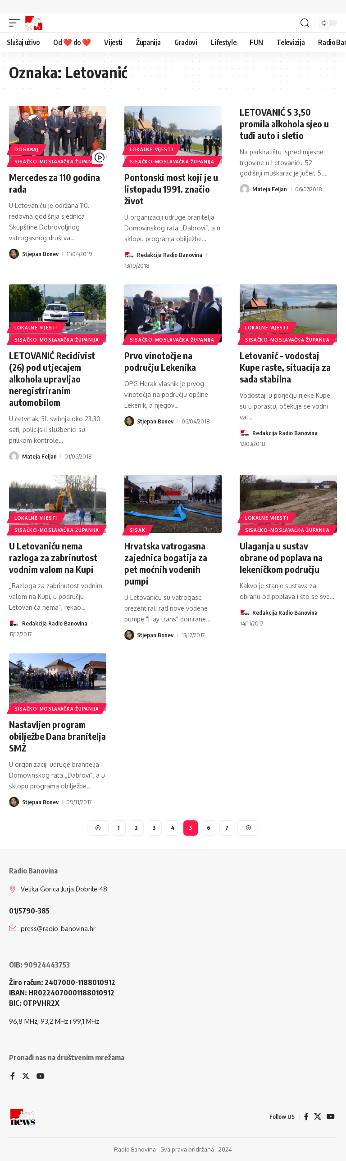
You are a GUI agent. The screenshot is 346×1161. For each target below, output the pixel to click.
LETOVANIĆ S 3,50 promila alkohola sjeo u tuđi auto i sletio (284, 123)
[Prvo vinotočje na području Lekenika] (173, 313)
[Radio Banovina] (33, 23)
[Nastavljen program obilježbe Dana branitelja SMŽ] (57, 682)
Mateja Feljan (269, 189)
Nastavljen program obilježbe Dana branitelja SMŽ (57, 736)
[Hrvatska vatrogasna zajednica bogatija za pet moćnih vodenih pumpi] (173, 504)
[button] (16, 23)
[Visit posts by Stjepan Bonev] (14, 254)
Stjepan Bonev (40, 253)
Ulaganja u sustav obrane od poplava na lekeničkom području (281, 557)
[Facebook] (12, 1076)
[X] (26, 1076)
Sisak (138, 530)
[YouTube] (40, 1076)
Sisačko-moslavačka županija (56, 161)
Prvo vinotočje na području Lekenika (160, 361)
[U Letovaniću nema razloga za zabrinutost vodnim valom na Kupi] (57, 504)
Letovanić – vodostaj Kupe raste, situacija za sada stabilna (285, 367)
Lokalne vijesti (151, 149)
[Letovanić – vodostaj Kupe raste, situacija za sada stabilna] (288, 313)
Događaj (26, 149)
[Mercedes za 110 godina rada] (57, 135)
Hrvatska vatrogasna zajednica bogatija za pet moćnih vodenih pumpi (165, 563)
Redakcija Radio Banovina (169, 254)
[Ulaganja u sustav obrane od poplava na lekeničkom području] (288, 504)
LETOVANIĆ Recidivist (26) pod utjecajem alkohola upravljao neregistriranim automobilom (52, 379)
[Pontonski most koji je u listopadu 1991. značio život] (173, 135)
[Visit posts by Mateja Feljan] (245, 189)
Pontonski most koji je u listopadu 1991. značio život (171, 188)
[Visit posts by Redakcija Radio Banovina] (129, 255)
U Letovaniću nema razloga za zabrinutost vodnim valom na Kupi (53, 557)
